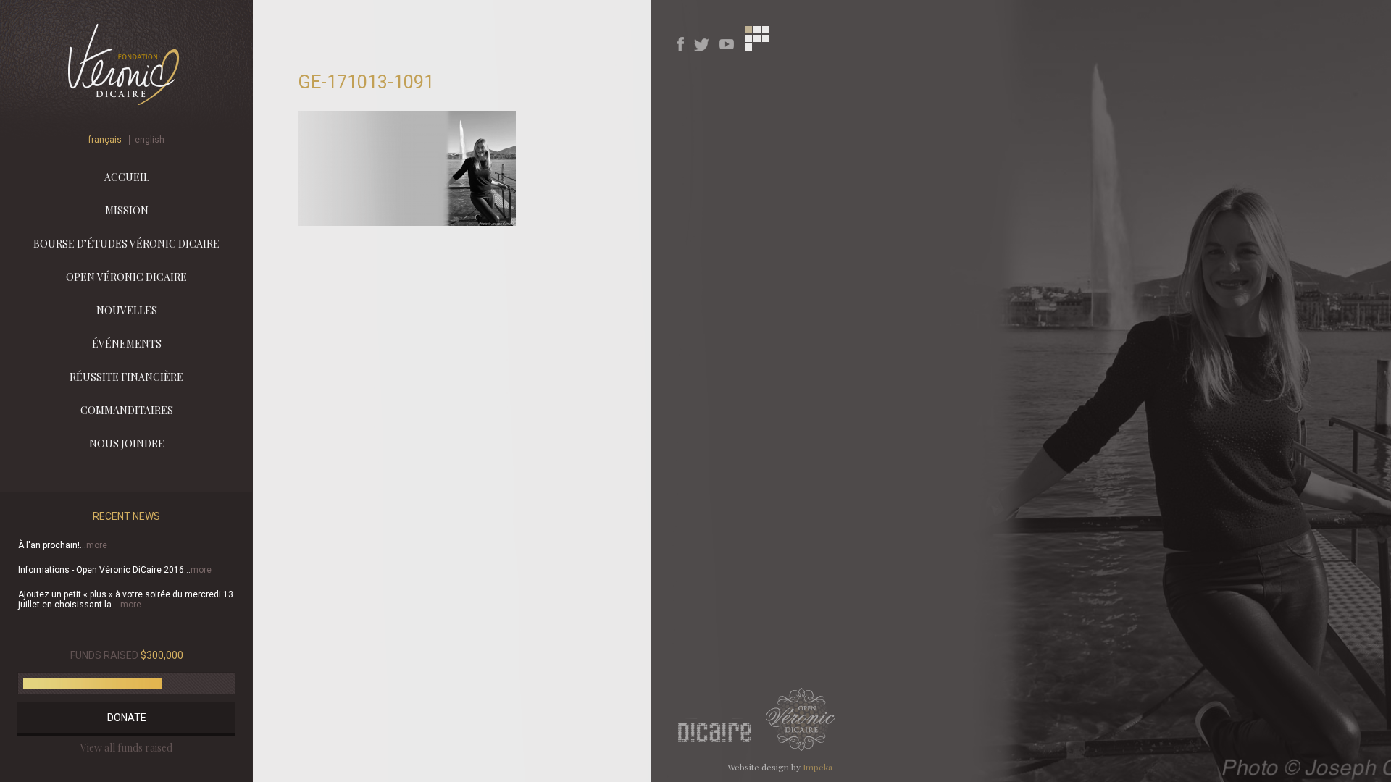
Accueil (126, 177)
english (149, 140)
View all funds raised (126, 747)
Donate (126, 717)
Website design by (779, 767)
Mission (127, 210)
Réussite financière (126, 377)
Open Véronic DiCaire (126, 277)
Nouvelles (126, 310)
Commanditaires (126, 410)
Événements (127, 343)
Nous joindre (126, 443)
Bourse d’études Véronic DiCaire (126, 244)
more (96, 545)
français (105, 140)
